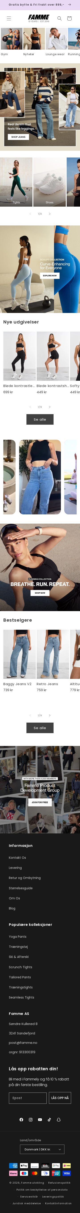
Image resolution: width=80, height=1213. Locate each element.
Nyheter (28, 54)
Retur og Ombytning (25, 878)
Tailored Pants (20, 977)
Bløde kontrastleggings (19, 386)
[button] (9, 18)
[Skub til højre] (50, 214)
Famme (26, 1183)
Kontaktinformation (58, 1203)
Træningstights (21, 987)
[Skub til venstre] (30, 214)
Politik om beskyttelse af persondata (42, 1189)
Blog (12, 908)
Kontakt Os (17, 857)
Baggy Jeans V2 (17, 684)
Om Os (14, 898)
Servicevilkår (29, 1196)
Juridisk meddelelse (26, 1203)
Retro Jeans (47, 684)
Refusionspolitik (59, 1183)
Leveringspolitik (53, 1196)
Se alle (40, 419)
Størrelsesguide (21, 888)
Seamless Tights (21, 997)
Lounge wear (55, 54)
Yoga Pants (17, 936)
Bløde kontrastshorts (53, 386)
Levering (15, 867)
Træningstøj (18, 946)
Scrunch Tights (20, 967)
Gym (4, 54)
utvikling (38, 1183)
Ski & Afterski (19, 957)
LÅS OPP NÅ (60, 1098)
